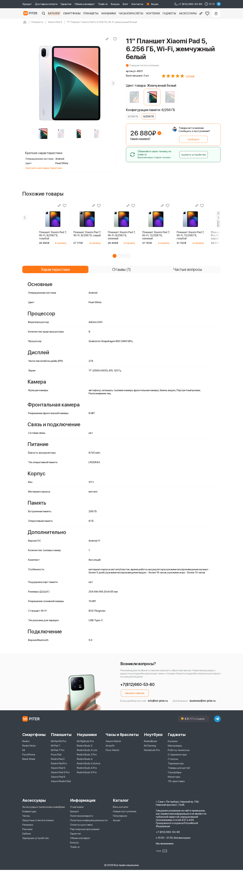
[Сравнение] (201, 13)
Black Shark (28, 759)
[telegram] (219, 4)
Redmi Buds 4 (85, 759)
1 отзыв (189, 76)
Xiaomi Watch (113, 741)
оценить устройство (193, 154)
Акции (154, 4)
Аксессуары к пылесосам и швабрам (43, 806)
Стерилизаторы (177, 754)
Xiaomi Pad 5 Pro (60, 772)
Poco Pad (56, 754)
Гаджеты (169, 13)
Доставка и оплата (46, 4)
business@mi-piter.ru (203, 700)
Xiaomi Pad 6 (58, 776)
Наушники (108, 13)
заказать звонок (134, 693)
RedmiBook (150, 741)
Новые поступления (124, 811)
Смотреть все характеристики (43, 168)
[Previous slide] (26, 83)
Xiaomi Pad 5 (58, 767)
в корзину (60, 243)
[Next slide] (113, 83)
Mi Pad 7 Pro (57, 750)
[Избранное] (207, 13)
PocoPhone (28, 754)
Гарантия (66, 4)
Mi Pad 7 (55, 745)
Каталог (54, 13)
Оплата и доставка (81, 824)
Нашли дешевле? (140, 138)
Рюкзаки (27, 829)
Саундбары (174, 772)
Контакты (137, 4)
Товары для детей (179, 767)
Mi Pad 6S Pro (58, 741)
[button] (115, 256)
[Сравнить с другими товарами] (107, 39)
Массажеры (175, 745)
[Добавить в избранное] (115, 39)
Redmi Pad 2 (58, 759)
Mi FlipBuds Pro (85, 741)
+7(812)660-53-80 (137, 684)
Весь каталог (121, 806)
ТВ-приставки (176, 781)
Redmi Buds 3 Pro (87, 754)
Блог (125, 4)
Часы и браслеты (131, 13)
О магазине (77, 806)
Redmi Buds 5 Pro (87, 772)
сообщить (193, 139)
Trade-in (103, 4)
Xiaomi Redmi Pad (61, 781)
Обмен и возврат (85, 4)
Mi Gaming (150, 745)
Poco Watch (112, 750)
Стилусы (173, 759)
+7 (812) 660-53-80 (168, 832)
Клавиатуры (29, 811)
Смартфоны (72, 13)
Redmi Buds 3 (84, 745)
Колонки (173, 741)
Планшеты (90, 13)
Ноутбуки (153, 13)
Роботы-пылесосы (179, 750)
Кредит (27, 4)
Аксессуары (188, 13)
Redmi (25, 741)
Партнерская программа (84, 829)
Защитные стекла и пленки (38, 820)
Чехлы (26, 815)
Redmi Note (29, 745)
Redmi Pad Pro (59, 763)
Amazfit (110, 745)
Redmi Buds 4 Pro (87, 767)
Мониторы (174, 776)
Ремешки (27, 824)
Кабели (26, 833)
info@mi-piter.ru (158, 700)
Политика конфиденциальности (89, 820)
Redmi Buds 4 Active (88, 763)
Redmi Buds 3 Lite (87, 750)
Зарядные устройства (35, 838)
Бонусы (115, 4)
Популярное (120, 815)
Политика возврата (81, 815)
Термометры (176, 763)
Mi (23, 750)
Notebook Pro (152, 750)
